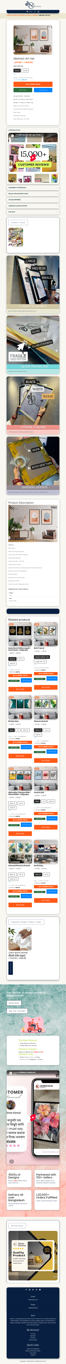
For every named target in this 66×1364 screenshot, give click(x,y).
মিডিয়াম (11, 730)
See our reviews (17, 1011)
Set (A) (17, 70)
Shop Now (14, 1003)
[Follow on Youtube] (39, 1289)
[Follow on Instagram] (29, 1289)
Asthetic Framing (32, 15)
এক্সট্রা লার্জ (12, 663)
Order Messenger (43, 90)
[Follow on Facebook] (26, 1289)
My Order (33, 1336)
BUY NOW (20, 689)
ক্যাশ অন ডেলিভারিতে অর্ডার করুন (33, 84)
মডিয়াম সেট (12, 659)
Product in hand (18, 222)
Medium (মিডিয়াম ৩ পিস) (41, 657)
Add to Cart (23, 90)
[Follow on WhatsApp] (36, 1289)
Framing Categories (18, 15)
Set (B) (25, 70)
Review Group (17, 1226)
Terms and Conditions (33, 1349)
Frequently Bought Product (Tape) (26, 922)
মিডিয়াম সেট (38, 730)
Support (33, 1355)
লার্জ (18, 730)
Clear (14, 74)
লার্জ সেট (21, 659)
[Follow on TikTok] (33, 1289)
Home (8, 15)
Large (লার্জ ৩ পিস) (40, 661)
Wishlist (33, 1338)
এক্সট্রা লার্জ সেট (13, 879)
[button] (49, 27)
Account (33, 1334)
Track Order (33, 1353)
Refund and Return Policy (33, 1351)
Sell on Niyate (33, 1340)
